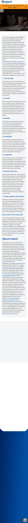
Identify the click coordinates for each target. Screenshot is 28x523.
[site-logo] (6, 2)
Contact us (9, 231)
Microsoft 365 (21, 248)
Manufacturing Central (18, 303)
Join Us (15, 7)
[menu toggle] (26, 2)
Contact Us (8, 313)
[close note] (26, 7)
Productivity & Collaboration (16, 263)
